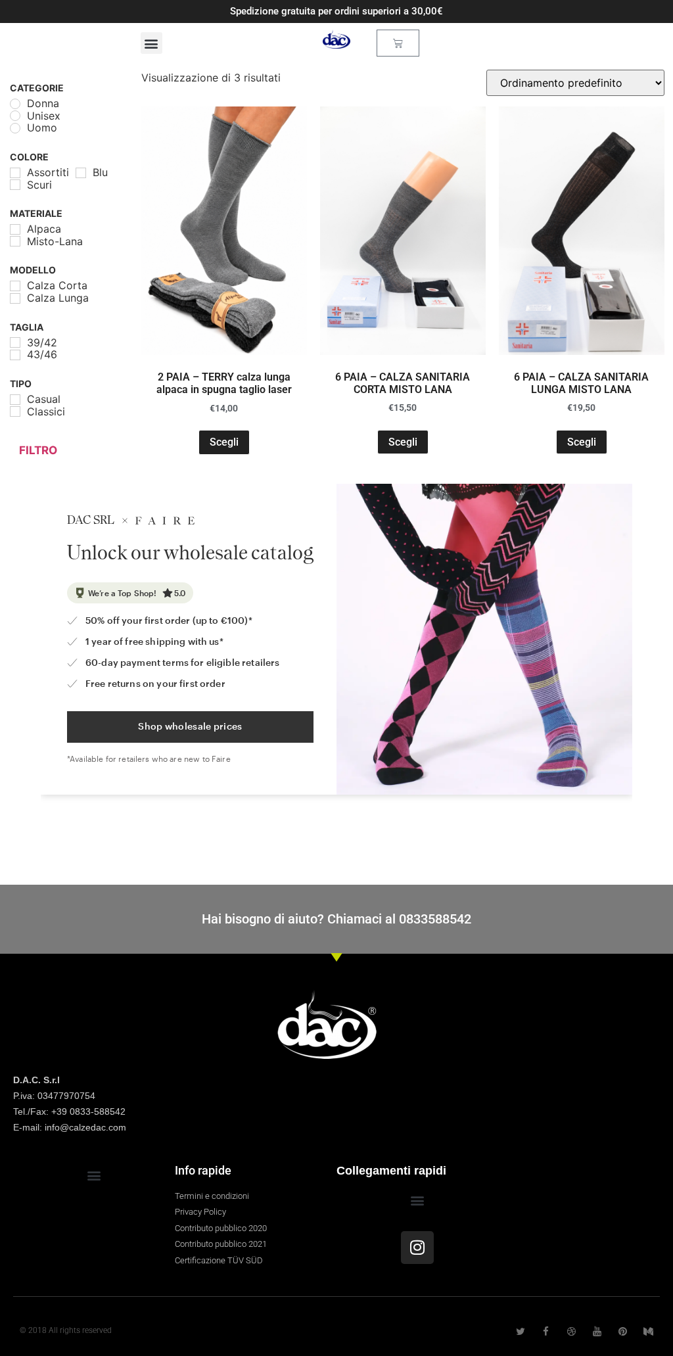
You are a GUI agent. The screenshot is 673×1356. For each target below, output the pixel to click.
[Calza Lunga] (15, 298)
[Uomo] (15, 128)
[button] (151, 43)
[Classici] (15, 411)
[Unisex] (15, 115)
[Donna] (15, 104)
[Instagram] (417, 1247)
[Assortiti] (15, 173)
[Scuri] (15, 184)
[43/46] (15, 355)
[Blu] (81, 173)
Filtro (38, 450)
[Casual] (15, 399)
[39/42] (15, 342)
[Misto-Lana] (15, 241)
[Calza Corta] (15, 286)
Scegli (224, 442)
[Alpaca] (15, 229)
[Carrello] (398, 43)
